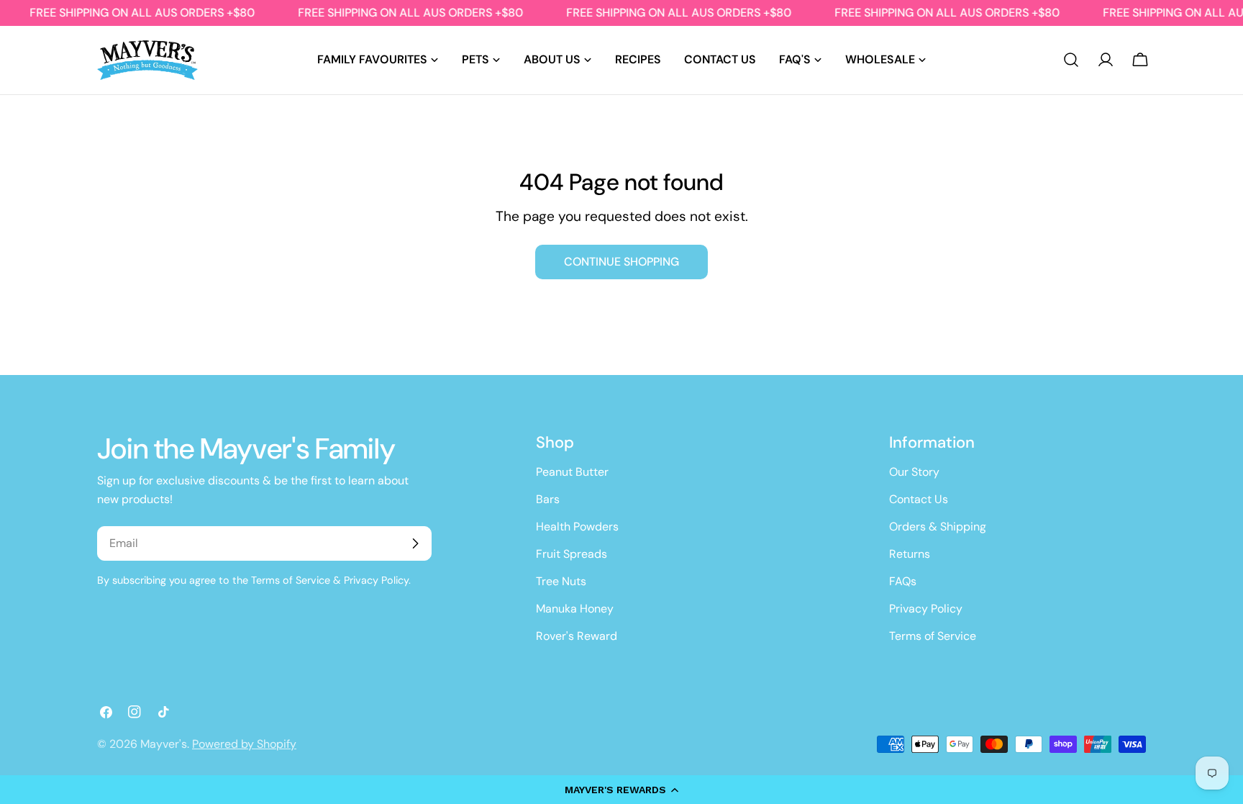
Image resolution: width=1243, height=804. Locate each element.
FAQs (902, 581)
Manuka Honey (575, 608)
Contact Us (918, 499)
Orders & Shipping (937, 526)
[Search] (1071, 59)
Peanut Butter (572, 471)
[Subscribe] (415, 543)
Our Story (914, 471)
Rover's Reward (576, 635)
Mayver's (163, 743)
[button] (621, 789)
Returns (909, 553)
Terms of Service (932, 635)
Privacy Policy (925, 608)
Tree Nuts (561, 581)
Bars (548, 499)
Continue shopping (621, 261)
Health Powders (577, 526)
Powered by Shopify (244, 743)
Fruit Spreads (571, 553)
